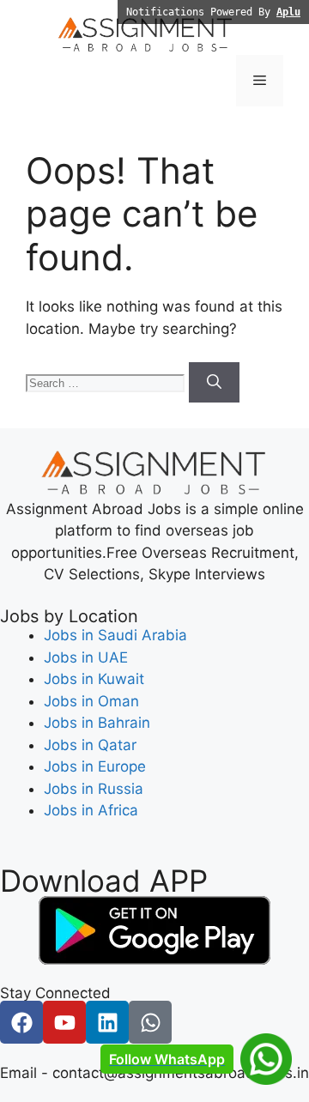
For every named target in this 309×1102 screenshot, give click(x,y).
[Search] (214, 382)
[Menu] (259, 80)
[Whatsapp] (150, 1022)
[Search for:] (107, 382)
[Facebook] (21, 1022)
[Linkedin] (107, 1022)
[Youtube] (64, 1022)
